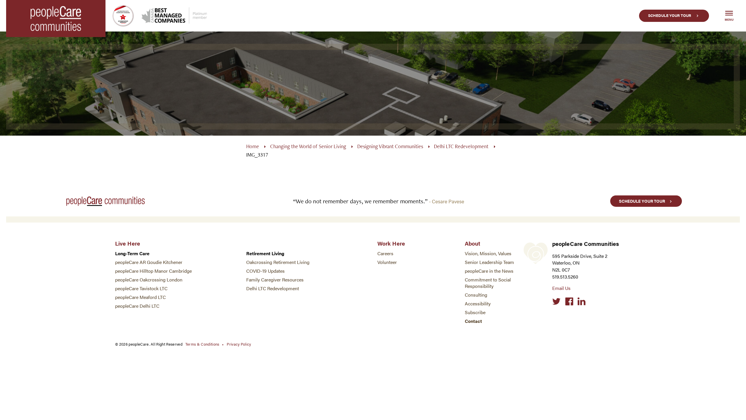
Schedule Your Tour (669, 15)
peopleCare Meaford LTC (140, 297)
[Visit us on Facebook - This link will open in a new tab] (569, 301)
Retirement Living (265, 253)
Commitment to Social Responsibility (488, 282)
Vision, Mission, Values (488, 253)
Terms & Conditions (202, 344)
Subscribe (475, 312)
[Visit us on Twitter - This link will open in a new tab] (556, 301)
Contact (473, 321)
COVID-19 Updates (265, 270)
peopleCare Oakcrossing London (148, 279)
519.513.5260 (565, 276)
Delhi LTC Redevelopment (461, 146)
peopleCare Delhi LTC (137, 305)
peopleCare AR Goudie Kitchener (148, 262)
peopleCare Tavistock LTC (141, 288)
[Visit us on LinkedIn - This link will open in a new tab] (581, 301)
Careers (385, 253)
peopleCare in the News (489, 270)
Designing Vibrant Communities (390, 146)
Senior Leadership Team (489, 262)
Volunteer (387, 262)
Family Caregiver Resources (275, 279)
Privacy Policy (239, 344)
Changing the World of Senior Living (308, 146)
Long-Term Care (132, 253)
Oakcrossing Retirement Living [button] (277, 262)
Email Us (561, 288)
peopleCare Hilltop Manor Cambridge (153, 270)
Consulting (476, 294)
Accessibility (478, 303)
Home (252, 146)
